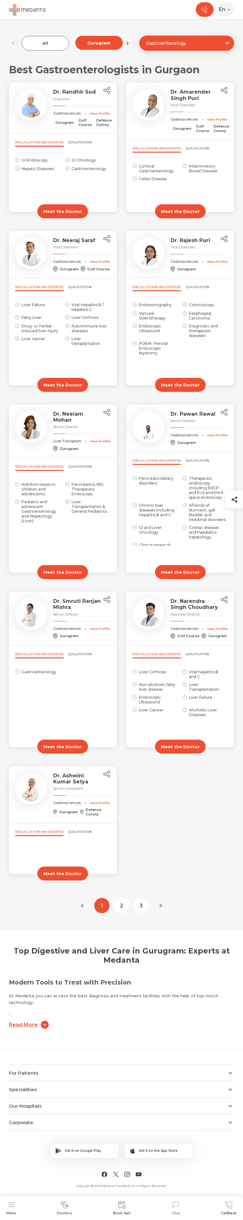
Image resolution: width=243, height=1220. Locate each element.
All (45, 43)
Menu (11, 1213)
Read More (23, 1025)
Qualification (80, 142)
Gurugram (98, 42)
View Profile (100, 113)
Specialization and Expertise (39, 142)
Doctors (64, 1213)
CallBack (229, 1213)
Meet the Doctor (62, 211)
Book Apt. (122, 1213)
